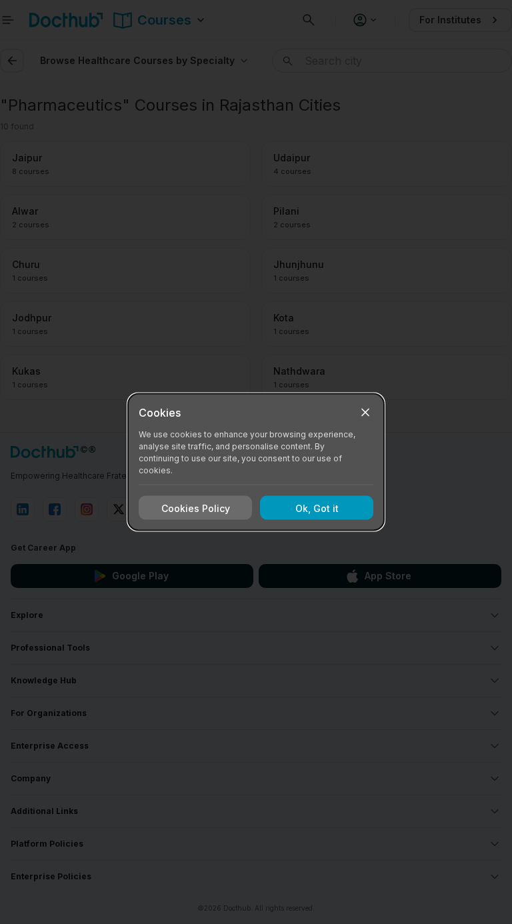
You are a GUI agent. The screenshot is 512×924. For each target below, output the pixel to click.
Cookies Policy (195, 507)
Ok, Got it (317, 507)
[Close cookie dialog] (365, 413)
